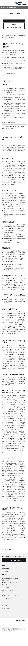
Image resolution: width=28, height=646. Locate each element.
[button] (2, 3)
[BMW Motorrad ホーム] (21, 3)
